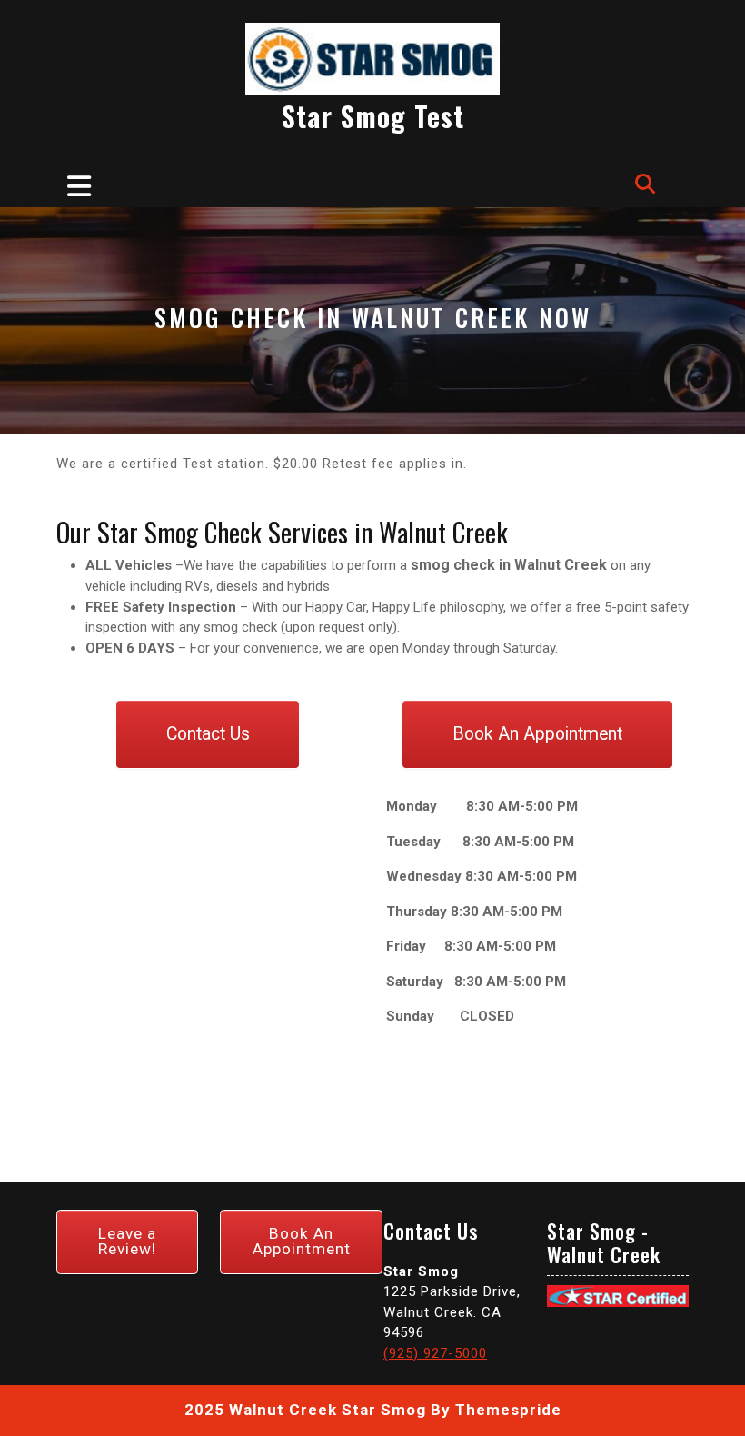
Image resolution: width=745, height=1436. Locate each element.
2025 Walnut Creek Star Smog (305, 1410)
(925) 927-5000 (435, 1353)
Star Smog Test (373, 115)
